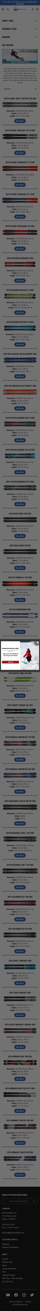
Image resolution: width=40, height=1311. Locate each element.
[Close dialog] (38, 642)
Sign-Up (10, 662)
